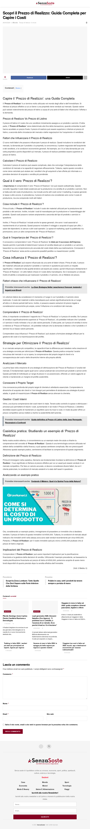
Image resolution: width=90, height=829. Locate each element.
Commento (8, 674)
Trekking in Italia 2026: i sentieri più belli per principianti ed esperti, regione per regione (15, 645)
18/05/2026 (65, 611)
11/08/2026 (7, 623)
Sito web (50, 714)
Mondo (15, 22)
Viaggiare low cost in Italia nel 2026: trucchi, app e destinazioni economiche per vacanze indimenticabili (74, 646)
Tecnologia (66, 785)
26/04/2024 (6, 22)
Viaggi (66, 789)
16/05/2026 (37, 650)
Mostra (18, 88)
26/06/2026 (36, 628)
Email (6, 714)
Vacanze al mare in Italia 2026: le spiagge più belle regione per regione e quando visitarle (45, 645)
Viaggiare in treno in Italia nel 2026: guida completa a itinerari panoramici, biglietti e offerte (73, 605)
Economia (23, 785)
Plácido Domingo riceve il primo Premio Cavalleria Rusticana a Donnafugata (15, 618)
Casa (23, 782)
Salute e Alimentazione (45, 789)
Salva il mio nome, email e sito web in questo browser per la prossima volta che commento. (41, 724)
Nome (6, 703)
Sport (67, 782)
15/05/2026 (67, 652)
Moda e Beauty (23, 789)
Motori (45, 785)
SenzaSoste (41, 825)
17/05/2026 (8, 650)
